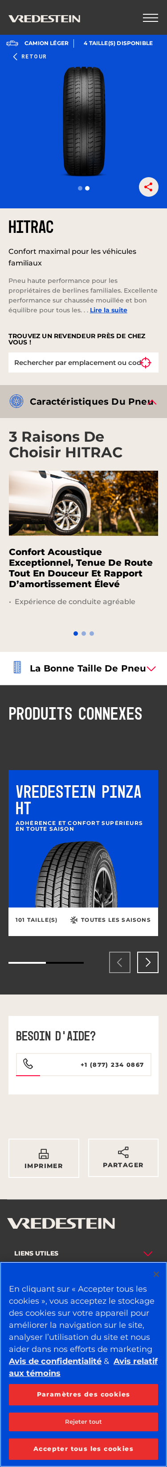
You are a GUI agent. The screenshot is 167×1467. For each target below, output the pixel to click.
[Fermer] (156, 1274)
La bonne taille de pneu (88, 668)
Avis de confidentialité (55, 1361)
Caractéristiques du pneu (92, 401)
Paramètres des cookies (83, 1394)
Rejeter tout (83, 1421)
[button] (80, 188)
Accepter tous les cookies (83, 1449)
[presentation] (119, 962)
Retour (34, 56)
